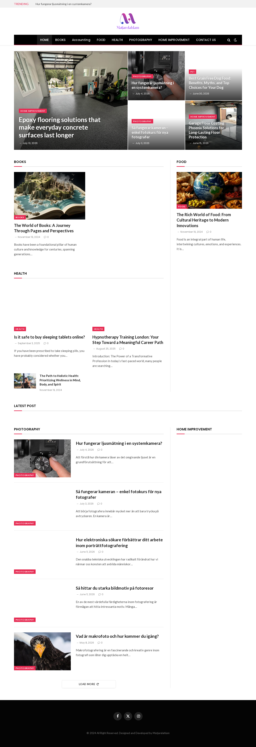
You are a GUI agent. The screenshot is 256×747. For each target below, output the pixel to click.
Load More (87, 684)
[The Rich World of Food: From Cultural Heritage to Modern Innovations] (209, 190)
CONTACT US (206, 40)
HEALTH (117, 40)
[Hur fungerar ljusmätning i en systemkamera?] (156, 75)
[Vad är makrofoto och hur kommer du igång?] (42, 651)
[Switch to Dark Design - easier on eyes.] (235, 40)
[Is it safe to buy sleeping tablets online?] (49, 307)
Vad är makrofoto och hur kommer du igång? (117, 636)
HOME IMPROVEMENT (174, 40)
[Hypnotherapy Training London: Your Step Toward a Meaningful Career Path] (128, 307)
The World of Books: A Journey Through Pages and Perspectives (44, 228)
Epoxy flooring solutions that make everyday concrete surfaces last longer (60, 127)
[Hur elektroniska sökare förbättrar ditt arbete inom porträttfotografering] (42, 555)
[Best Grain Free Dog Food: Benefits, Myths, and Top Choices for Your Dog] (213, 75)
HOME (44, 40)
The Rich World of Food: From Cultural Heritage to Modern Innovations (204, 220)
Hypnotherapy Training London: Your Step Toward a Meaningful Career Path (127, 340)
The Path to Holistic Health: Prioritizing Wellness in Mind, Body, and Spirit (60, 380)
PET (192, 71)
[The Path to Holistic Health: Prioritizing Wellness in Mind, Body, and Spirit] (25, 380)
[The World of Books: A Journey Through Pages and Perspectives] (49, 195)
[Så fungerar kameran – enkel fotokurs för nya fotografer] (156, 125)
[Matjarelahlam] (128, 21)
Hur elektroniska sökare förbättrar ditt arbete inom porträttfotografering (119, 542)
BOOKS (60, 40)
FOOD (101, 40)
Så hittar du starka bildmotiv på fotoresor (115, 587)
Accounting (81, 40)
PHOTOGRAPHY (140, 40)
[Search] (229, 39)
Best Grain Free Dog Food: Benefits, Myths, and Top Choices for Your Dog (210, 83)
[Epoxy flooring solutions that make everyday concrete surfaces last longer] (71, 100)
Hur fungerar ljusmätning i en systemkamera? (64, 4)
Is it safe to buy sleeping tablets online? (49, 337)
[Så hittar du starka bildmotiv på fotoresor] (42, 603)
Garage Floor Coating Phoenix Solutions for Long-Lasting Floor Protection (206, 130)
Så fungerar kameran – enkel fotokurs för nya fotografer (150, 132)
